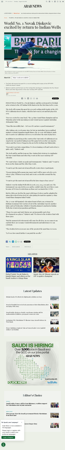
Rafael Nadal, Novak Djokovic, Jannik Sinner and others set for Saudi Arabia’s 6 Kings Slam (18, 276)
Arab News (9, 1)
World (8, 401)
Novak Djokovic (16, 246)
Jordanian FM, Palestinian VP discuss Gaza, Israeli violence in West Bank (26, 321)
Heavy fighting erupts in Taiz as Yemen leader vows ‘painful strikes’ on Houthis (25, 329)
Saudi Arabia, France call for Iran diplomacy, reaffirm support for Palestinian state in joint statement (26, 404)
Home (5, 17)
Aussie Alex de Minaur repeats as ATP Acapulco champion (46, 275)
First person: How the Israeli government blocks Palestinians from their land (26, 414)
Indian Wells (27, 246)
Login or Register (8, 437)
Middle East (17, 13)
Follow (56, 98)
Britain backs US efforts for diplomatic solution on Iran (24, 297)
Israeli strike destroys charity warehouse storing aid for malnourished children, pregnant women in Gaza (29, 13)
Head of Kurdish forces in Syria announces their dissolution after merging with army (27, 305)
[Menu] (2, 2)
